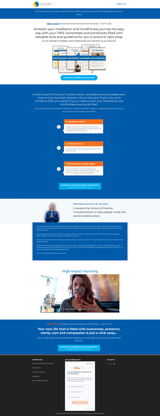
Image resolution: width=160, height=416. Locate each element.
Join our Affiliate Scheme (40, 381)
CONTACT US (121, 4)
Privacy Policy (36, 368)
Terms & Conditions (38, 372)
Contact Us (35, 376)
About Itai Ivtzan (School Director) (43, 363)
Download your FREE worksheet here (79, 77)
